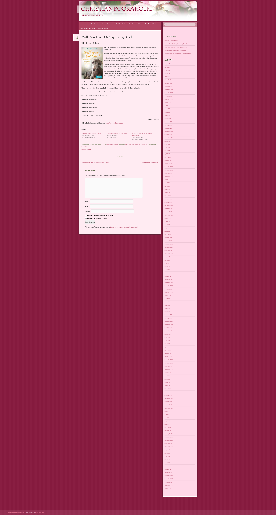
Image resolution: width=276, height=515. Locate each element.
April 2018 (167, 385)
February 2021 (168, 276)
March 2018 (168, 388)
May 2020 (167, 305)
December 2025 (169, 89)
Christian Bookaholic (117, 9)
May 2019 (167, 343)
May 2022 (167, 228)
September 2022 (169, 215)
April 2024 (167, 154)
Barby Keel (128, 144)
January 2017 (168, 434)
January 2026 (168, 86)
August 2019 (168, 334)
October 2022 (168, 211)
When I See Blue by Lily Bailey (117, 133)
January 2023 (168, 202)
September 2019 (169, 331)
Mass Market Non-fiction (87, 28)
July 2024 (167, 144)
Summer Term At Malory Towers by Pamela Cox (177, 43)
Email (87, 206)
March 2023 (168, 195)
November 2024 (169, 131)
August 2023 (168, 179)
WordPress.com (39, 512)
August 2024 (168, 141)
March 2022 (168, 234)
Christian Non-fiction (135, 24)
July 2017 (167, 414)
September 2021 (169, 253)
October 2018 (168, 366)
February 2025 (168, 121)
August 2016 (168, 450)
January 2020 (168, 318)
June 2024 (167, 147)
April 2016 (167, 462)
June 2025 (167, 109)
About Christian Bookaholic (95, 24)
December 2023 (169, 166)
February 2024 (168, 160)
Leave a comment (87, 149)
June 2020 (167, 302)
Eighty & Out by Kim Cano (171, 40)
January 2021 (168, 279)
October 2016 (168, 443)
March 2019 (168, 350)
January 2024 (168, 163)
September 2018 (169, 369)
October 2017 (168, 405)
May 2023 (167, 189)
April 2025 (167, 115)
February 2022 (168, 237)
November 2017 (169, 401)
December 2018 (169, 359)
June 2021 (167, 263)
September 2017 (169, 408)
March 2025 (168, 118)
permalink (84, 146)
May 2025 (167, 112)
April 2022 (167, 231)
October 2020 (168, 289)
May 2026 (167, 73)
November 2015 (169, 479)
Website (87, 211)
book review (135, 144)
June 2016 (167, 456)
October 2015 (168, 482)
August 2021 (168, 257)
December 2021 (169, 244)
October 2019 (168, 327)
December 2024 (169, 128)
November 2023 (169, 170)
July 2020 (167, 298)
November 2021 (169, 247)
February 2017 (168, 430)
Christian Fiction (121, 24)
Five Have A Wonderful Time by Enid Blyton (176, 47)
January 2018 (168, 395)
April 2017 (167, 424)
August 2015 (168, 488)
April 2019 (167, 347)
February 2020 (168, 314)
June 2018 (167, 379)
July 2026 (167, 67)
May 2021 (167, 266)
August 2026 (168, 64)
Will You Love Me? (143, 144)
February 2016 (168, 469)
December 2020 (169, 282)
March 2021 (168, 273)
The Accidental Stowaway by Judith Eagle (175, 50)
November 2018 (169, 363)
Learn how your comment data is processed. (124, 227)
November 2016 (169, 440)
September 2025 (169, 99)
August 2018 (168, 372)
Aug (76, 36)
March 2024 (168, 157)
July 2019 (167, 337)
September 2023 (169, 176)
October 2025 (168, 96)
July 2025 (167, 105)
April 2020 (167, 308)
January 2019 (168, 356)
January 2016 (168, 472)
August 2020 (168, 295)
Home (82, 24)
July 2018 (167, 376)
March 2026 (168, 80)
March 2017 (168, 427)
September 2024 (169, 137)
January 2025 (168, 125)
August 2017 (168, 411)
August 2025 (168, 102)
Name (87, 201)
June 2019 (167, 340)
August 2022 (168, 218)
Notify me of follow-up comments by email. (100, 215)
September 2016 (169, 446)
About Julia (109, 24)
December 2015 (169, 475)
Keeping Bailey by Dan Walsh (91, 133)
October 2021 (168, 250)
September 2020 (169, 292)
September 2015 (169, 485)
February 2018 (168, 392)
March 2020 (168, 311)
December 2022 (169, 205)
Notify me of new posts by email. (97, 218)
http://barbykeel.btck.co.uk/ (114, 123)
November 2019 (169, 324)
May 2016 (167, 459)
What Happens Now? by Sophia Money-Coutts (95, 162)
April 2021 (167, 269)
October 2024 (168, 134)
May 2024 (167, 150)
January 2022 (168, 240)
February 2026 (168, 83)
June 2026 (167, 70)
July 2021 (167, 260)
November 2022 (169, 208)
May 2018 (167, 382)
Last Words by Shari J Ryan (150, 162)
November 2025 (169, 92)
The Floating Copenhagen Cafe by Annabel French (178, 53)
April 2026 (167, 76)
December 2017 (169, 398)
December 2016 (169, 437)
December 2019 (169, 321)
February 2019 (168, 353)
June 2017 (167, 417)
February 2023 (168, 199)
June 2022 (167, 224)
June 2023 (167, 186)
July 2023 (167, 183)
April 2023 (167, 192)
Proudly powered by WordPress (15, 512)
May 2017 (167, 421)
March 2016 (168, 466)
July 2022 (167, 221)
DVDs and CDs (103, 28)
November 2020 (169, 285)
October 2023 (168, 173)
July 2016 (167, 453)
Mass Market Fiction (150, 24)
